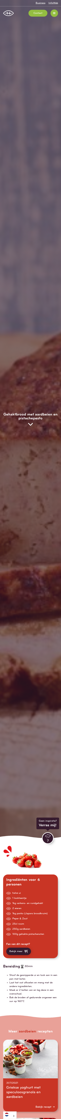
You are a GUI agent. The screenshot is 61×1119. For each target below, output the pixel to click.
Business (40, 3)
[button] (54, 13)
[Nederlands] (9, 1114)
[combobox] (10, 1115)
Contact (37, 13)
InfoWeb (53, 3)
